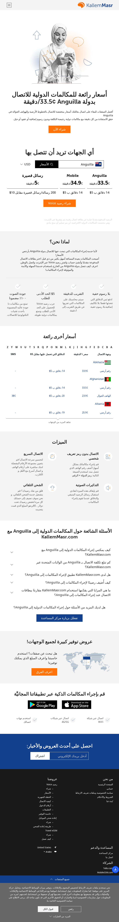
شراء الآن (59, 129)
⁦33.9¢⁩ (85, 371)
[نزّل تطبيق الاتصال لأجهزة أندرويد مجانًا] (42, 704)
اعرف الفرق (44, 672)
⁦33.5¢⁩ (85, 387)
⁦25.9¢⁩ (85, 412)
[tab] (111, 347)
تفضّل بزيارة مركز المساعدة (59, 618)
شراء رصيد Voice (59, 203)
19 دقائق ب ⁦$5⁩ (57, 412)
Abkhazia (98, 362)
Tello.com (108, 868)
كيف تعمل (46, 838)
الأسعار (47, 792)
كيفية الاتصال (45, 801)
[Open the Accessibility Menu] (115, 869)
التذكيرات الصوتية (87, 485)
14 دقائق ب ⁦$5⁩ (57, 371)
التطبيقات (46, 809)
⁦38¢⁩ (14, 395)
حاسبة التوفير (45, 813)
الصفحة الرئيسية (105, 784)
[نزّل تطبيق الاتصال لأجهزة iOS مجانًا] (76, 704)
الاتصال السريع (33, 454)
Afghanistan (97, 379)
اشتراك (40, 756)
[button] (9, 5)
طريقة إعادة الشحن (42, 826)
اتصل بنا (109, 857)
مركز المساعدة (106, 853)
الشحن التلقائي (33, 485)
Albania (99, 403)
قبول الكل (48, 909)
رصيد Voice (51, 784)
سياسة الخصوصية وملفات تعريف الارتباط (94, 792)
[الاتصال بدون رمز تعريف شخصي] (108, 456)
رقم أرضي (105, 371)
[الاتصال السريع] (52, 456)
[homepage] (62, 5)
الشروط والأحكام (105, 796)
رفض (71, 909)
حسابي (110, 788)
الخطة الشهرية (44, 796)
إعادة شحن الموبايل (48, 817)
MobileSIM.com (105, 872)
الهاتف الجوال (104, 395)
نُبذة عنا (109, 801)
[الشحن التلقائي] (52, 487)
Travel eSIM (51, 830)
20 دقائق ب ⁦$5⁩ (57, 395)
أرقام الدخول (45, 805)
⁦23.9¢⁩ (85, 395)
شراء (48, 788)
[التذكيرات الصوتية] (108, 487)
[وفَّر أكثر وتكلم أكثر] (86, 662)
